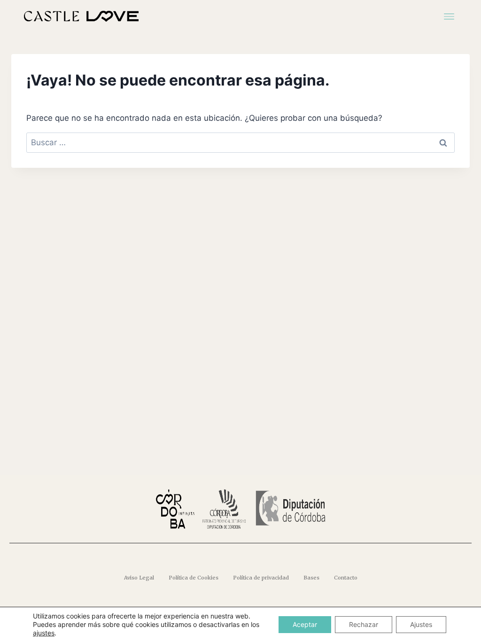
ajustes (43, 633)
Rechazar (363, 624)
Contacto (345, 577)
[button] (449, 15)
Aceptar (305, 624)
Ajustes (421, 624)
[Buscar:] (240, 142)
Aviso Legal (139, 577)
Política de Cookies (193, 577)
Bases (311, 577)
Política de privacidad (261, 577)
